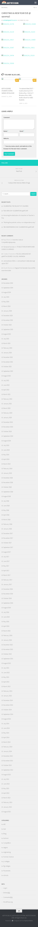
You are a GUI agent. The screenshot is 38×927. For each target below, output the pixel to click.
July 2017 (6, 557)
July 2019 (6, 445)
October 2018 (7, 487)
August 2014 (7, 719)
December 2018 (8, 478)
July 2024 (6, 297)
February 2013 (7, 802)
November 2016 (8, 594)
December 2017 (8, 533)
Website (6, 138)
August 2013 (7, 775)
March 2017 (6, 575)
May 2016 (6, 622)
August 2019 (7, 441)
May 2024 (6, 302)
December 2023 (8, 315)
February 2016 (7, 635)
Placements (6, 871)
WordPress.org (8, 902)
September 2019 (8, 436)
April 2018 (6, 515)
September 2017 (8, 547)
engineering (7, 852)
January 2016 (7, 640)
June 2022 (6, 385)
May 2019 (6, 455)
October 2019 (7, 431)
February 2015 (7, 691)
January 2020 (7, 417)
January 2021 (7, 404)
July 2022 (6, 380)
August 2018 (7, 496)
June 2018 (6, 506)
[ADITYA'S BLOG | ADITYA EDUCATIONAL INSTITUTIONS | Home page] (13, 2)
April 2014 (6, 737)
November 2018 (8, 482)
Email (22, 131)
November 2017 (8, 538)
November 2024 (8, 283)
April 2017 (6, 571)
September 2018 (8, 492)
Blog (4, 834)
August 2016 (7, 608)
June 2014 (6, 728)
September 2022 (8, 371)
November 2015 (8, 649)
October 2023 (7, 325)
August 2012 (7, 812)
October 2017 (7, 543)
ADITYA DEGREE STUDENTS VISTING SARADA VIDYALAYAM (8, 91)
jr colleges (6, 861)
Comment (7, 117)
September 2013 (8, 770)
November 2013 (8, 761)
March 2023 (6, 343)
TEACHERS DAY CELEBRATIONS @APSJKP (15, 211)
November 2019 (8, 427)
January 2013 (7, 807)
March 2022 (6, 394)
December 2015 (8, 645)
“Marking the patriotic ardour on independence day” (19, 222)
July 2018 (6, 501)
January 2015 (7, 696)
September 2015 (8, 659)
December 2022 (8, 357)
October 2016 (7, 598)
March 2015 (6, 686)
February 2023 (7, 348)
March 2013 (6, 798)
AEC (4, 824)
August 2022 (7, 376)
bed (4, 829)
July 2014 (6, 724)
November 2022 (8, 362)
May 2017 (6, 566)
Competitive (7, 843)
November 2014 (8, 705)
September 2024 (8, 288)
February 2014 (7, 747)
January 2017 (7, 584)
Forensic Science (8, 857)
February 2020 (7, 413)
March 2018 (6, 519)
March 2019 (6, 464)
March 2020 (6, 408)
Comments (7, 897)
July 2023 (6, 339)
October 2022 (7, 366)
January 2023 (7, 353)
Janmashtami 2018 (9, 261)
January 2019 (7, 473)
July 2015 (6, 668)
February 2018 (7, 524)
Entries (6, 893)
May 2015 (6, 677)
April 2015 (6, 682)
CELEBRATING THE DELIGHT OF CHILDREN (15, 206)
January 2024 (7, 311)
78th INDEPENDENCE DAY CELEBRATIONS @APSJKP (18, 227)
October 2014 (7, 710)
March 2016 (6, 631)
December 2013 (8, 756)
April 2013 (6, 793)
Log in (5, 888)
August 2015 (7, 663)
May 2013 (6, 788)
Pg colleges (6, 866)
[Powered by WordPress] (12, 920)
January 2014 (7, 751)
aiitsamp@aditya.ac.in (10, 20)
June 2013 (6, 784)
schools (5, 875)
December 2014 (8, 700)
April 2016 (6, 626)
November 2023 (8, 320)
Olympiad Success (8, 247)
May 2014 (6, 733)
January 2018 (7, 529)
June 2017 (6, 561)
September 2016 (8, 603)
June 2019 (6, 450)
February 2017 (7, 580)
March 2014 (6, 742)
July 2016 (6, 612)
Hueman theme (28, 921)
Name (6, 131)
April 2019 (6, 459)
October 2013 (7, 765)
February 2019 (7, 468)
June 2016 (6, 617)
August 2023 (7, 334)
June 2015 (6, 673)
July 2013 (6, 779)
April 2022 (6, 390)
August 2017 (7, 552)
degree (5, 847)
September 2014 (8, 714)
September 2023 (8, 329)
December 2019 (8, 422)
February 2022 (7, 399)
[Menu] (35, 2)
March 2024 (6, 306)
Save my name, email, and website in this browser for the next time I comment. (18, 147)
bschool (5, 7)
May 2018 (6, 510)
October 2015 (7, 654)
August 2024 (7, 292)
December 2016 (8, 589)
